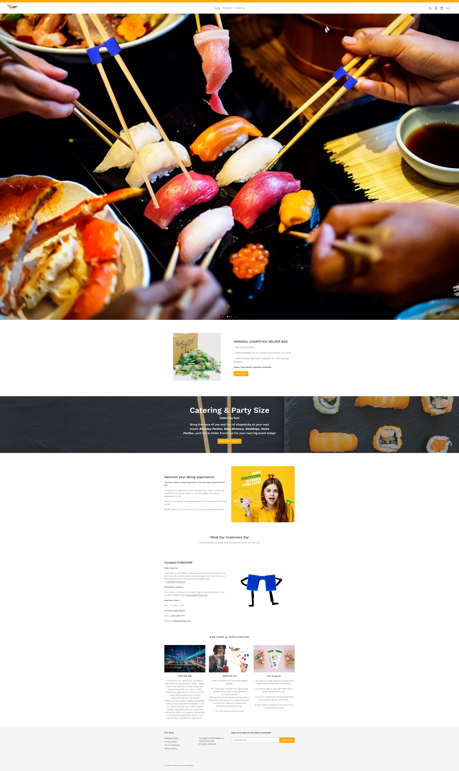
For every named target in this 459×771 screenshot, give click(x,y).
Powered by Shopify (185, 765)
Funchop (174, 765)
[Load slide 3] (231, 317)
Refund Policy (170, 748)
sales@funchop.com (176, 582)
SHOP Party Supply (229, 441)
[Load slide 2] (229, 317)
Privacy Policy (170, 742)
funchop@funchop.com (197, 595)
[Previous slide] (222, 316)
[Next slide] (236, 316)
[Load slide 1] (227, 317)
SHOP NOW (241, 374)
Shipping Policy (171, 738)
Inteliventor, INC (206, 741)
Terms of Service (172, 745)
